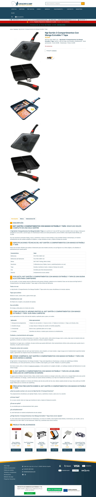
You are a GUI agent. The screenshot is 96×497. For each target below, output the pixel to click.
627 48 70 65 (68, 19)
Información (30, 493)
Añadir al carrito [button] (16, 450)
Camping (16, 29)
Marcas (47, 9)
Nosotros (79, 9)
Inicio (11, 29)
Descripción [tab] (14, 218)
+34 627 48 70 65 (28, 469)
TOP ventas (30, 9)
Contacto (70, 9)
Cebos (39, 9)
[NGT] (50, 58)
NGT (58, 366)
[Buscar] (82, 3)
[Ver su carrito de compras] (12, 17)
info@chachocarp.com (29, 471)
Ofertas (14, 9)
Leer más (28, 450)
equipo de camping (34, 366)
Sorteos (21, 9)
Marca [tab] (22, 218)
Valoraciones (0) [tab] (30, 218)
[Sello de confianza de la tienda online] (63, 475)
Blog (12, 13)
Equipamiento (58, 9)
